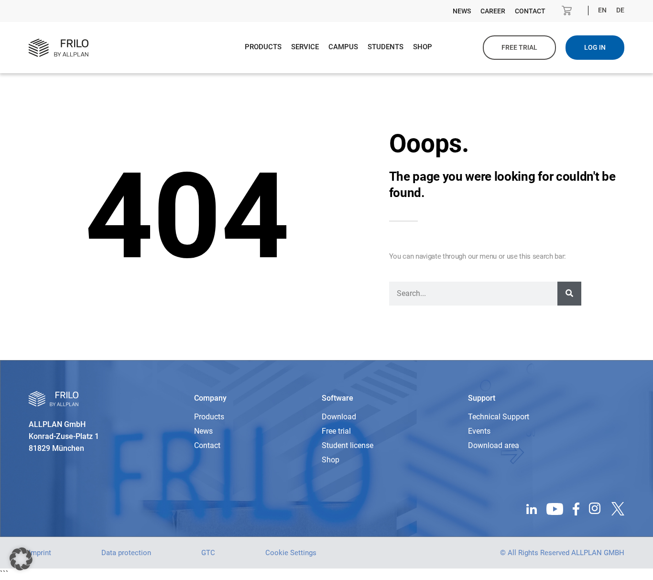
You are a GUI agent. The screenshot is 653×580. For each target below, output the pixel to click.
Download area (493, 445)
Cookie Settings (290, 552)
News (462, 11)
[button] (21, 559)
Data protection (126, 552)
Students (385, 47)
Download (339, 416)
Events (479, 431)
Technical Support (498, 416)
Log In (595, 47)
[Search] (569, 294)
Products (263, 47)
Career (492, 11)
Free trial (519, 47)
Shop (422, 47)
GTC (208, 552)
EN (602, 10)
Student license (347, 445)
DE (620, 10)
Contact (530, 11)
